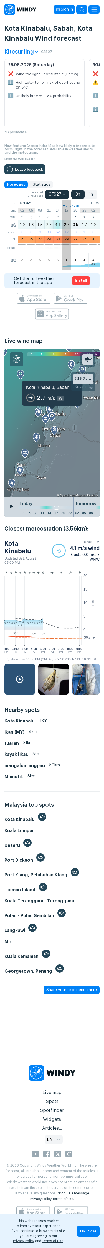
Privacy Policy (41, 1199)
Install (81, 281)
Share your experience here (71, 990)
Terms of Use (52, 1241)
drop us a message (73, 1193)
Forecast (16, 185)
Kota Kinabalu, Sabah (47, 387)
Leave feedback (29, 169)
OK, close (88, 1231)
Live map (52, 1092)
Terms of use (62, 1199)
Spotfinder (52, 1110)
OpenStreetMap (70, 495)
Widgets (52, 1119)
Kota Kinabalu (17, 547)
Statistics (41, 185)
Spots (52, 1101)
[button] (76, 551)
